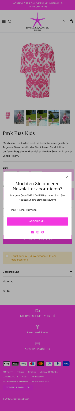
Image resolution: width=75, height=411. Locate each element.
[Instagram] (37, 232)
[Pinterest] (42, 232)
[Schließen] (67, 177)
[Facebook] (32, 232)
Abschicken (37, 221)
